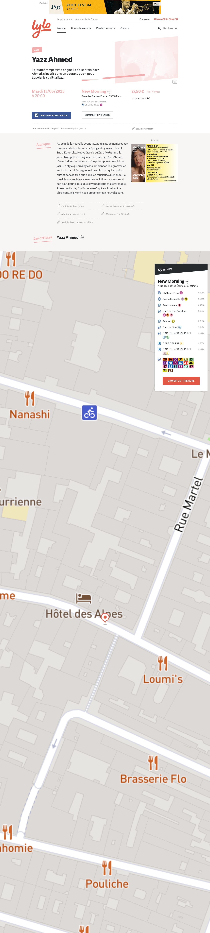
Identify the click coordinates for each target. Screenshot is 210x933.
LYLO (42, 28)
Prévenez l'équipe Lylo (57, 128)
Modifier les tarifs (144, 128)
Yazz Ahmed (68, 237)
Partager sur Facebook (54, 115)
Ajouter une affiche (161, 81)
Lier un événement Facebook (119, 206)
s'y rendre (97, 115)
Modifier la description (72, 206)
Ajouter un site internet (73, 214)
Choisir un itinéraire (181, 380)
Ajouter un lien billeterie (117, 214)
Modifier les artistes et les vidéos (77, 222)
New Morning (94, 91)
